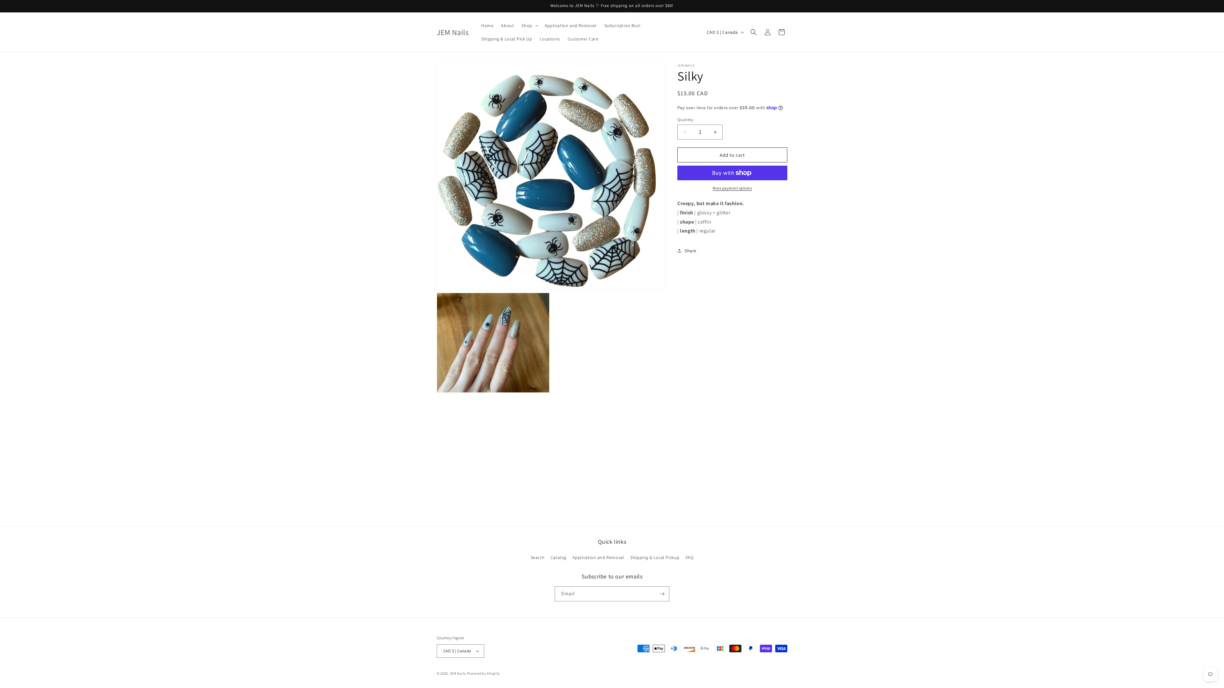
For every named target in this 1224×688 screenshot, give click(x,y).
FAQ (690, 557)
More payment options (732, 188)
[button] (529, 25)
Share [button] (690, 251)
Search (538, 557)
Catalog (558, 557)
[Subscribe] (662, 593)
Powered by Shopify (483, 673)
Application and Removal (598, 557)
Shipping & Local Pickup (655, 557)
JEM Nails (458, 673)
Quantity (685, 119)
